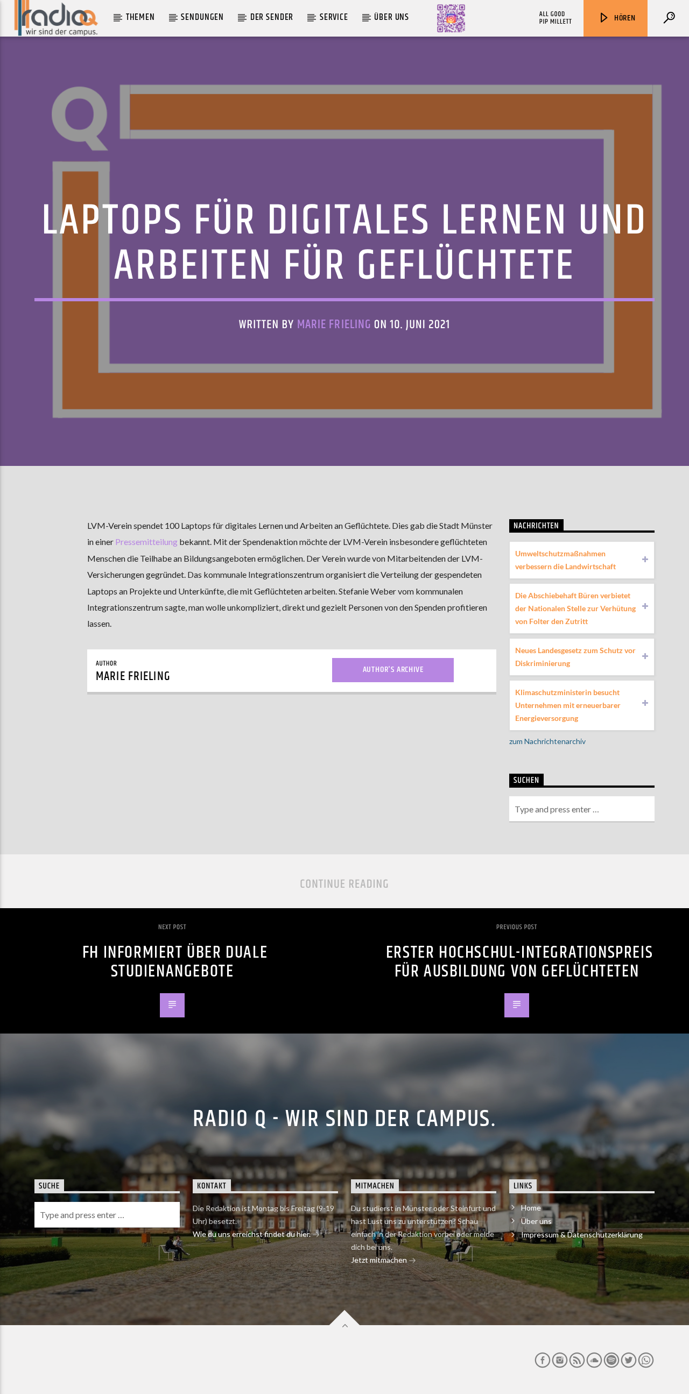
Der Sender (272, 17)
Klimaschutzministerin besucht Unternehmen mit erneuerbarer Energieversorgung (568, 705)
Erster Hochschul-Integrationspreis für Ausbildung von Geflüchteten (519, 962)
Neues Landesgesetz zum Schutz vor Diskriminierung (575, 657)
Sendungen (202, 17)
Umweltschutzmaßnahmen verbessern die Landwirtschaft (565, 560)
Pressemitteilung (146, 541)
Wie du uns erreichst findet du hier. (252, 1234)
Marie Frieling (334, 324)
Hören (624, 18)
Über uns (391, 17)
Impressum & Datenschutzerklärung (582, 1234)
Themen (140, 17)
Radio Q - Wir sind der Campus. (344, 1119)
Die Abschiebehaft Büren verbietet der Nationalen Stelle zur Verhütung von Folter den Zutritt (575, 608)
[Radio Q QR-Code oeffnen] (451, 18)
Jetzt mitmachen (380, 1259)
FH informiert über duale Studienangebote (175, 962)
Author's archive (393, 669)
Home (531, 1207)
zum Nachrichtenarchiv (547, 741)
